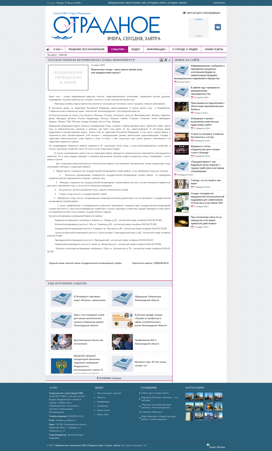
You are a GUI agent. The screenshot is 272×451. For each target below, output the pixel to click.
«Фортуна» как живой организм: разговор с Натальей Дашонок (156, 406)
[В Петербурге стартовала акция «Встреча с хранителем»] (60, 298)
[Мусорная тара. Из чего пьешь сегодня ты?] (121, 364)
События (116, 378)
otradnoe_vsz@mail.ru (65, 420)
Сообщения (102, 406)
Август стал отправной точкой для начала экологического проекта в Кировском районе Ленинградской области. (89, 320)
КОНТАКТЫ (219, 3)
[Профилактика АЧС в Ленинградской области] (121, 342)
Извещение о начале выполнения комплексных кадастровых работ (205, 121)
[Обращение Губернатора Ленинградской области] (121, 298)
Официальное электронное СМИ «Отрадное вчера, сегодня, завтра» (147, 3)
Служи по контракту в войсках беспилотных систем (207, 135)
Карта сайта (103, 414)
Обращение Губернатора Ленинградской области (148, 298)
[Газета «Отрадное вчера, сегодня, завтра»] (108, 26)
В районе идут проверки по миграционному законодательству (205, 90)
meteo (198, 36)
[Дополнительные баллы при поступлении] (60, 342)
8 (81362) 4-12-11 (76, 416)
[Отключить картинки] (161, 60)
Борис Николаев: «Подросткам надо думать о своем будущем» (158, 417)
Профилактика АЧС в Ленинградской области (147, 342)
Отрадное (199, 19)
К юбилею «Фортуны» (151, 412)
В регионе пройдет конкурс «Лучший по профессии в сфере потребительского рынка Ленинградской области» (151, 320)
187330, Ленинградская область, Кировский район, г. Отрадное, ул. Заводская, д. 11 (68, 427)
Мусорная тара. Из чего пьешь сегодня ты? (150, 364)
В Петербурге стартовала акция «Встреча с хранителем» (90, 298)
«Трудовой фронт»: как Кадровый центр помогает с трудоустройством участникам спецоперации (207, 166)
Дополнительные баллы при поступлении (88, 342)
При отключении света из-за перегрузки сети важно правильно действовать (206, 220)
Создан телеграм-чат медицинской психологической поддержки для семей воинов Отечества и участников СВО (207, 198)
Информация (103, 402)
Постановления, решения (109, 393)
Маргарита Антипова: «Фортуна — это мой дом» (159, 398)
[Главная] (47, 49)
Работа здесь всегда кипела (154, 393)
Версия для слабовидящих (203, 13)
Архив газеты (103, 410)
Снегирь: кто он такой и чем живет (206, 182)
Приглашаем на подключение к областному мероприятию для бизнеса (207, 106)
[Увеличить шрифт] (165, 60)
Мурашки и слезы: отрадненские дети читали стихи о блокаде (205, 149)
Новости (101, 397)
